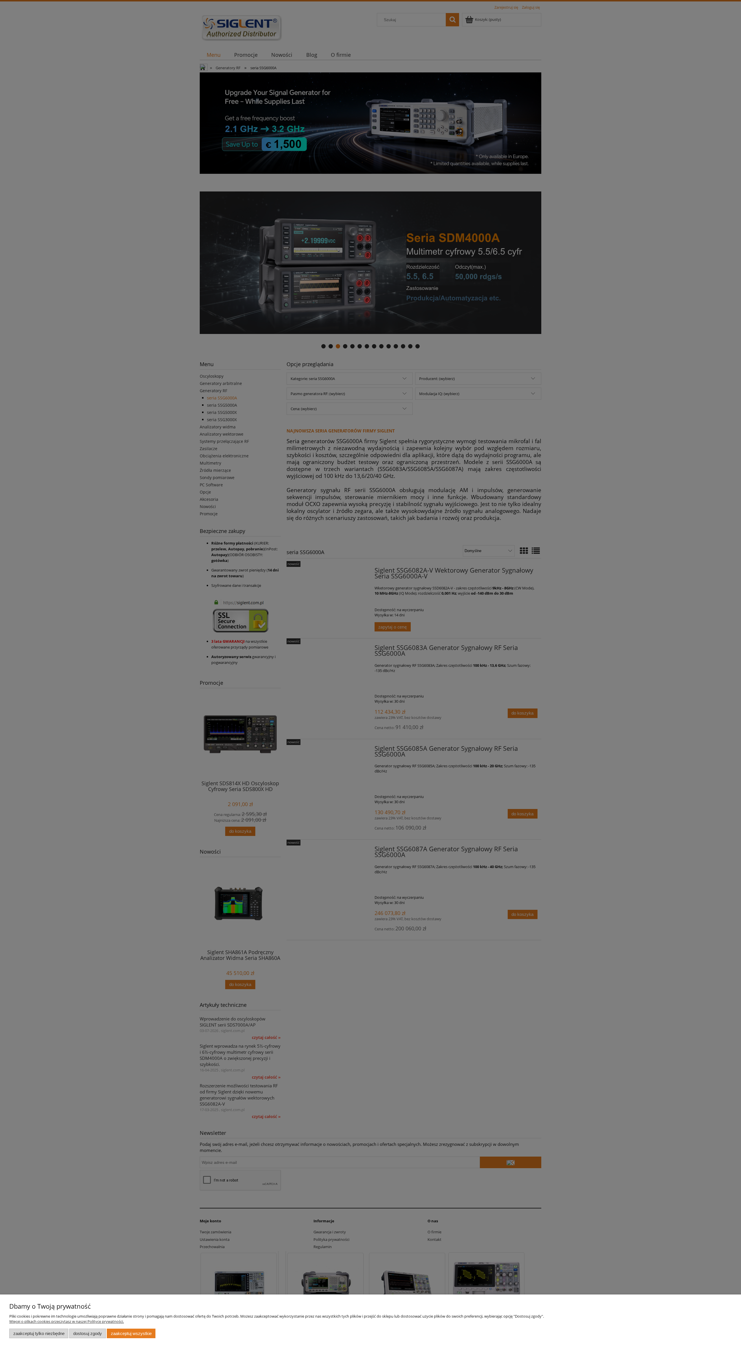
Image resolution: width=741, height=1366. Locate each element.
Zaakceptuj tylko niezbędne (39, 1333)
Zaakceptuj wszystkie (131, 1333)
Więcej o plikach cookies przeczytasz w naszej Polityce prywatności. (66, 1321)
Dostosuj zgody (87, 1333)
